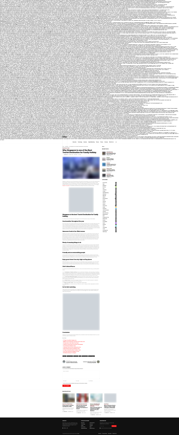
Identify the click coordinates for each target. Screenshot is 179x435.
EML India (109, 195)
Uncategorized (109, 230)
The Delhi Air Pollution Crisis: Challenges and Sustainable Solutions (111, 170)
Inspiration (109, 208)
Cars (109, 188)
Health (109, 207)
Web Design (109, 231)
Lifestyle (109, 211)
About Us (99, 433)
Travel (109, 228)
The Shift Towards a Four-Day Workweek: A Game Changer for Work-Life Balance (111, 165)
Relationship (109, 218)
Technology (109, 227)
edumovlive (66, 154)
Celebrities (109, 189)
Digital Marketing (109, 192)
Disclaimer (110, 433)
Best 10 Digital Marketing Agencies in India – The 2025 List (111, 154)
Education (109, 194)
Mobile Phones (109, 214)
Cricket (109, 191)
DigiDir (78, 433)
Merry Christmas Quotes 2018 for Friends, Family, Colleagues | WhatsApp (110, 406)
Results (109, 220)
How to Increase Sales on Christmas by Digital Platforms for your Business (96, 409)
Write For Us (115, 433)
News (109, 215)
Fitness (109, 204)
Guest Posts (109, 205)
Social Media (109, 221)
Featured (109, 201)
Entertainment (109, 198)
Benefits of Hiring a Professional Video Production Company (110, 159)
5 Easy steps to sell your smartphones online (68, 406)
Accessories (109, 182)
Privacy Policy (104, 433)
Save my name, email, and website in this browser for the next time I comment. (75, 383)
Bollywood (109, 185)
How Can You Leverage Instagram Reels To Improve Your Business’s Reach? (82, 407)
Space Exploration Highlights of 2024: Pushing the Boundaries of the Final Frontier (111, 176)
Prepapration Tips (109, 217)
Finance (109, 202)
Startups (109, 224)
